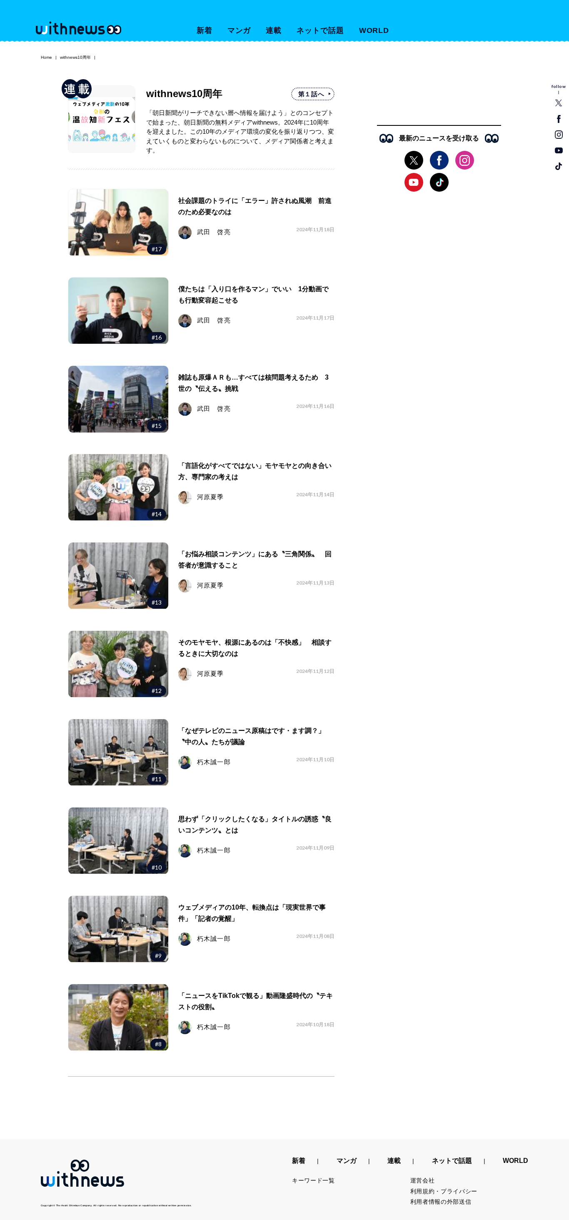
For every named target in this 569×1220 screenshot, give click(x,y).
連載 (274, 30)
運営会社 (422, 1180)
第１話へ (311, 94)
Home (46, 57)
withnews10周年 (75, 57)
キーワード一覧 (313, 1180)
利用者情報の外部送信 (441, 1201)
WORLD (374, 30)
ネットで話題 (320, 30)
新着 (204, 30)
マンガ (239, 30)
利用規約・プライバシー (444, 1191)
